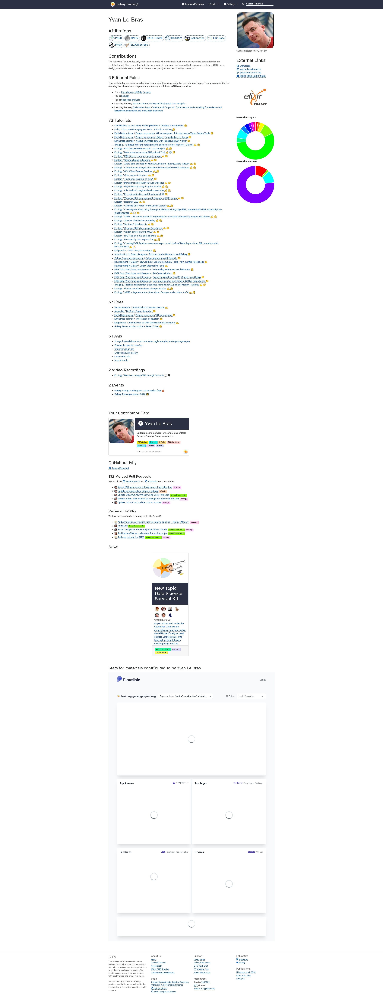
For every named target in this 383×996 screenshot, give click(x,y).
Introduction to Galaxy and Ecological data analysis (159, 103)
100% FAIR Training (160, 969)
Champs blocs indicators (137, 160)
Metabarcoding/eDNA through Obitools (144, 183)
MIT (196, 985)
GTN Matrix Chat (201, 969)
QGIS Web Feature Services (138, 171)
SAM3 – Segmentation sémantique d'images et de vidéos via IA (156, 292)
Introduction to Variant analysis (148, 307)
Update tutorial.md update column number (139, 502)
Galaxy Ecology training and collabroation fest (138, 390)
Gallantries (197, 38)
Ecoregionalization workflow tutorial (142, 194)
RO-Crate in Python (163, 273)
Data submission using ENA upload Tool (145, 152)
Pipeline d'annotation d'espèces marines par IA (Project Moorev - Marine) (162, 285)
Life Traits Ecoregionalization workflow (144, 190)
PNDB (118, 38)
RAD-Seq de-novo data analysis (140, 236)
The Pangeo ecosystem (148, 319)
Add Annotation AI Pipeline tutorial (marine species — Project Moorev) (153, 522)
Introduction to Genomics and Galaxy (168, 254)
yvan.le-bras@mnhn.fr (250, 69)
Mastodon (243, 959)
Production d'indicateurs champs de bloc (145, 289)
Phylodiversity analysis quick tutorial (143, 187)
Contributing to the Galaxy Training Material (136, 126)
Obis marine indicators (136, 175)
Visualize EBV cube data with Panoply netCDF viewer (151, 198)
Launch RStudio (122, 357)
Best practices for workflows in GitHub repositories (179, 281)
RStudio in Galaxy (163, 129)
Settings (231, 5)
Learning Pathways (194, 5)
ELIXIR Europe (139, 44)
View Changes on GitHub (164, 992)
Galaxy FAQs (199, 959)
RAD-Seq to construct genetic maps (143, 156)
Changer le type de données (128, 345)
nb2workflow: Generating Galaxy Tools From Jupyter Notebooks (172, 262)
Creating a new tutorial (172, 126)
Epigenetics (120, 250)
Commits (153, 481)
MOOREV (176, 38)
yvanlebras (244, 66)
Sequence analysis (130, 100)
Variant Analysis (122, 307)
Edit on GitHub (160, 988)
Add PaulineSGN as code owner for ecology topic (142, 533)
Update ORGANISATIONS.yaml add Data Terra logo (144, 495)
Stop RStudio (121, 360)
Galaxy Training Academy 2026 (130, 394)
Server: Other (152, 326)
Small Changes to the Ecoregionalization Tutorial (142, 530)
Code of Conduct (158, 963)
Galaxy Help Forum (202, 963)
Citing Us (240, 979)
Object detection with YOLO (138, 232)
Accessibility (156, 966)
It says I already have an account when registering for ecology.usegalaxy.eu (152, 341)
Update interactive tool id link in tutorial (138, 491)
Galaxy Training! (127, 4)
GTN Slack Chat (201, 966)
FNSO (118, 44)
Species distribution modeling (140, 220)
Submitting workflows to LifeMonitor (172, 269)
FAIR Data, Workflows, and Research (132, 269)
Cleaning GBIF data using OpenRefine (143, 228)
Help (214, 5)
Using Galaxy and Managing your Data (133, 129)
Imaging (118, 145)
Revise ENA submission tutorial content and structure (145, 487)
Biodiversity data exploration (139, 239)
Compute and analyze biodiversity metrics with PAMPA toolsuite (157, 168)
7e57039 (205, 982)
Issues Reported (120, 468)
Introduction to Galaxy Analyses (130, 254)
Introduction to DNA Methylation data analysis (152, 323)
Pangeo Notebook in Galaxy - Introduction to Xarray (162, 137)
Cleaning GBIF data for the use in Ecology (145, 206)
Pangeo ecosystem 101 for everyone (154, 315)
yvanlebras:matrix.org (250, 73)
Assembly (119, 311)
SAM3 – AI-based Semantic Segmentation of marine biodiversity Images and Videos (167, 217)
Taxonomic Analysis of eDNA (139, 179)
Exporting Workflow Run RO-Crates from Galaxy (177, 277)
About (153, 959)
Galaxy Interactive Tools (152, 266)
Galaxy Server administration (129, 258)
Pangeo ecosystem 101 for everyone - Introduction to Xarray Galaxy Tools (173, 133)
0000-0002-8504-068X (252, 76)
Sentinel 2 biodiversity (136, 224)
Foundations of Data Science (136, 92)
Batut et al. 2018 (243, 976)
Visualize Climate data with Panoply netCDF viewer (161, 141)
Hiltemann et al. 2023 (246, 972)
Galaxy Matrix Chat (202, 973)
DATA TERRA (154, 38)
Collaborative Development (162, 973)
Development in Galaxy (126, 262)
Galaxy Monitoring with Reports (162, 258)
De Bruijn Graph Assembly (139, 311)
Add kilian (123, 526)
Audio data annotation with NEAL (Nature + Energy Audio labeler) (157, 164)
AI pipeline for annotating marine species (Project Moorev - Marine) (159, 145)
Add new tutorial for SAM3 (131, 537)
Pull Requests (132, 481)
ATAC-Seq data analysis (140, 250)
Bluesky (241, 963)
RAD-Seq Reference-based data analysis (145, 148)
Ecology (125, 96)
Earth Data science (124, 133)
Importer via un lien (124, 349)
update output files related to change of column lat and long (148, 499)
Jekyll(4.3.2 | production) (204, 989)
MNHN (134, 38)
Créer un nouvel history (125, 353)
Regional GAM (131, 202)
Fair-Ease (219, 38)
